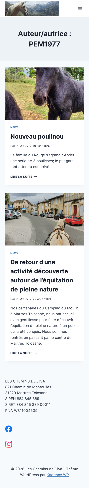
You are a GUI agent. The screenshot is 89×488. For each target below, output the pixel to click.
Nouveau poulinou (37, 136)
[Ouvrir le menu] (80, 8)
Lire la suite (23, 176)
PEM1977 (22, 146)
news (14, 127)
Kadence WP (58, 475)
